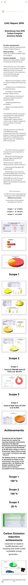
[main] (14, 23)
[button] (1, 2)
